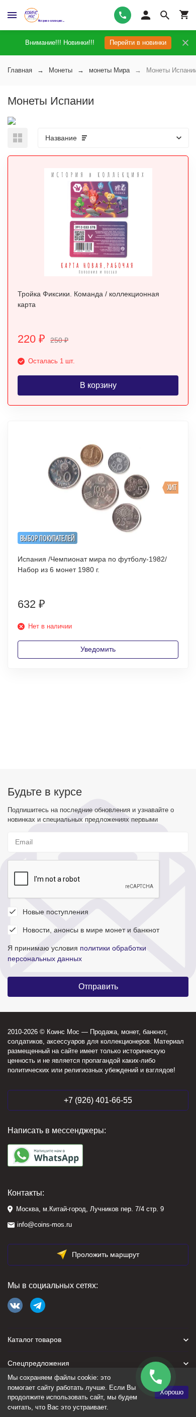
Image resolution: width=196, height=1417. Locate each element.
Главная (20, 70)
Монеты (60, 70)
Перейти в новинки (138, 42)
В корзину (98, 385)
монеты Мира (109, 70)
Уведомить (98, 649)
